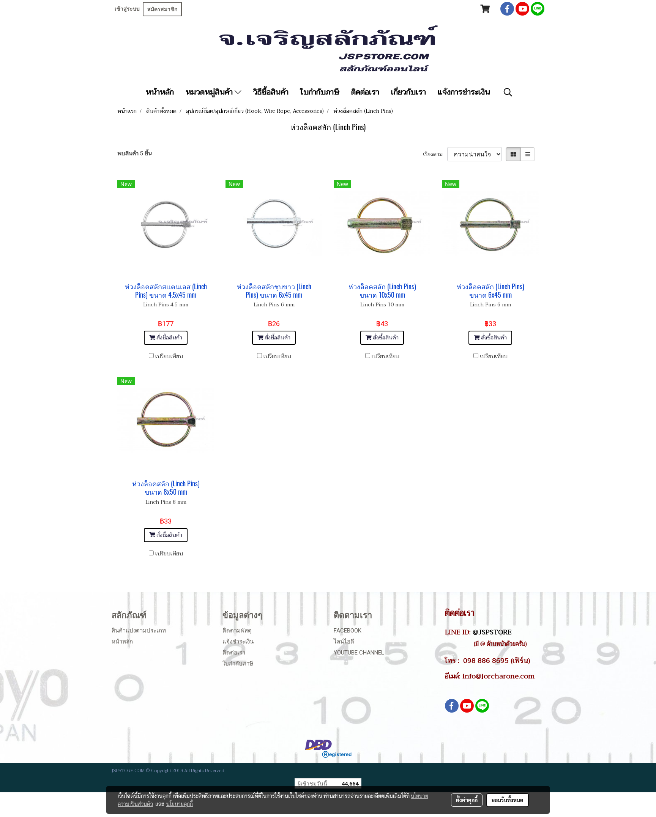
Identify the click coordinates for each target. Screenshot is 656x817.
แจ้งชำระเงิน (238, 641)
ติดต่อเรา (365, 92)
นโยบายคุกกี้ (179, 803)
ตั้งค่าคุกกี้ (467, 799)
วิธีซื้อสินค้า (271, 92)
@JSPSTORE (492, 632)
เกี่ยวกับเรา (408, 92)
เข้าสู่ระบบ (127, 9)
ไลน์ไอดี (344, 641)
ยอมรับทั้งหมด (508, 799)
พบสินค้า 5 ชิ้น (134, 154)
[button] (508, 92)
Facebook (347, 630)
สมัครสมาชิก (162, 9)
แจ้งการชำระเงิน (464, 92)
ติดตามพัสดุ (237, 630)
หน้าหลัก (160, 92)
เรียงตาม (435, 154)
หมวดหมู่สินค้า (210, 92)
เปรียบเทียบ (169, 356)
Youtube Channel (359, 652)
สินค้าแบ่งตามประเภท (139, 630)
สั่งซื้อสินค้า (168, 337)
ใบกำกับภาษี (319, 92)
